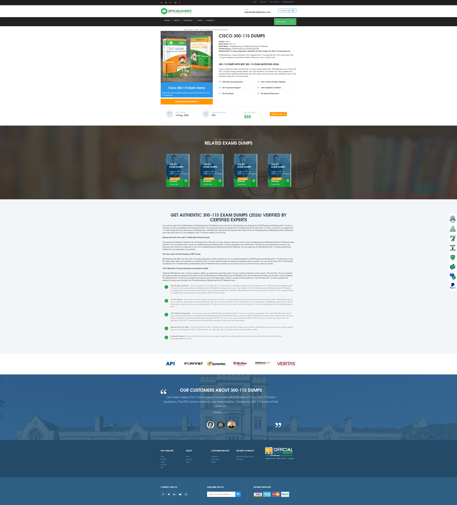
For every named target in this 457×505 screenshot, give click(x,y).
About (176, 20)
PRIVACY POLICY (281, 458)
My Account (274, 2)
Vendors (187, 20)
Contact (210, 20)
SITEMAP (291, 458)
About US (189, 459)
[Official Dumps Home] (280, 450)
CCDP (196, 29)
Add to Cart (277, 114)
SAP (162, 467)
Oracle (163, 462)
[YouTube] (175, 2)
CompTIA (164, 465)
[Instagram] (180, 2)
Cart (255, 2)
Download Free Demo (185, 101)
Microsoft (163, 459)
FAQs (199, 20)
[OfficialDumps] (176, 11)
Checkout (263, 2)
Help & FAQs (215, 459)
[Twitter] (162, 2)
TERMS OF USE (270, 458)
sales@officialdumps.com (257, 12)
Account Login (286, 10)
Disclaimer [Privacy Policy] (244, 456)
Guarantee (239, 459)
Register (214, 462)
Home (167, 20)
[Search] (291, 21)
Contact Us (214, 456)
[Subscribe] (238, 494)
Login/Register (288, 2)
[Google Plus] (170, 2)
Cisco (191, 29)
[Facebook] (166, 2)
